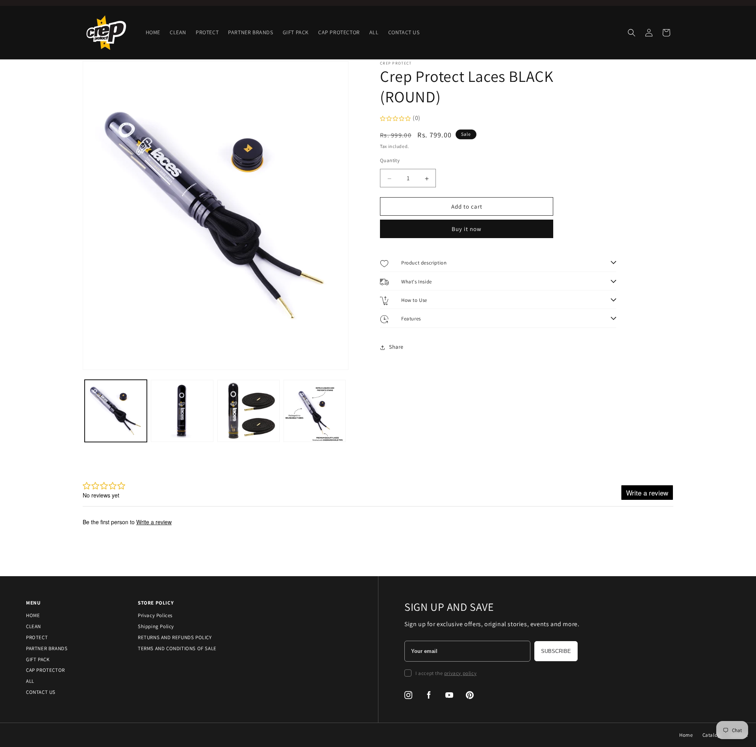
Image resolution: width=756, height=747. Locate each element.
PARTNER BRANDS (46, 648)
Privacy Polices (155, 615)
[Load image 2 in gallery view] (182, 411)
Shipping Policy (156, 626)
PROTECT (37, 637)
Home (686, 735)
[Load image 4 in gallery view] (315, 411)
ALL (30, 681)
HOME (33, 615)
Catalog (711, 735)
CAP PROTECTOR (45, 670)
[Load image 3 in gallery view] (248, 411)
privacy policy (460, 673)
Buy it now (467, 229)
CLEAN (33, 626)
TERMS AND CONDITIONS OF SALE (177, 648)
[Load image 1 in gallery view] (116, 411)
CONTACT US (41, 692)
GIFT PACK (37, 659)
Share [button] (396, 347)
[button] (631, 32)
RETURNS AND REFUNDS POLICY (175, 637)
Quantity (390, 160)
